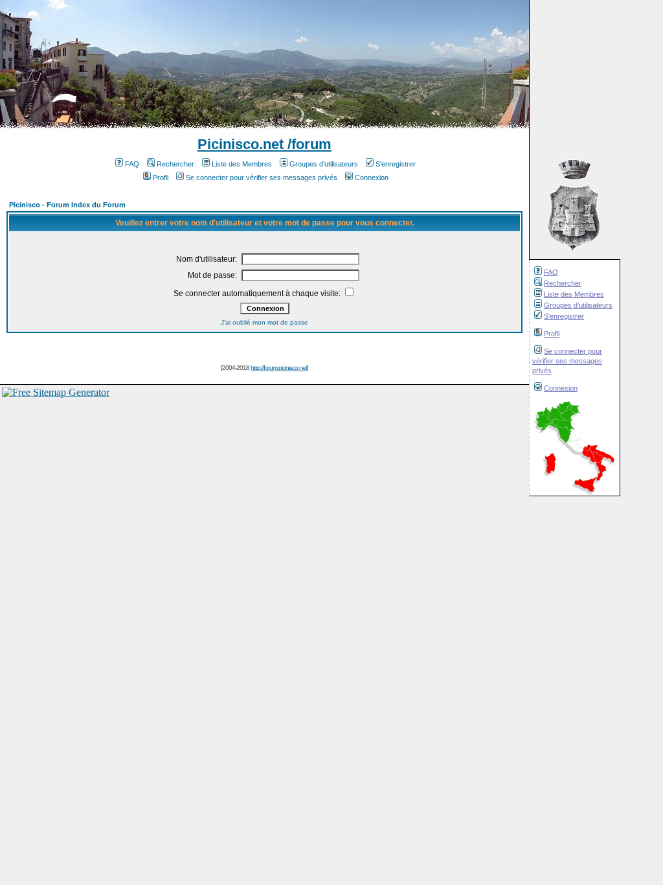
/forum (308, 144)
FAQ (551, 272)
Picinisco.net (240, 144)
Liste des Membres (574, 294)
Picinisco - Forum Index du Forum (67, 205)
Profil (551, 334)
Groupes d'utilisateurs (578, 305)
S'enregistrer (564, 316)
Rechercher (562, 283)
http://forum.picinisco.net (279, 367)
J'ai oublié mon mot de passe (264, 322)
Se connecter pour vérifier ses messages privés (567, 360)
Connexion (561, 388)
